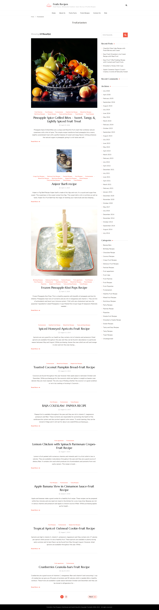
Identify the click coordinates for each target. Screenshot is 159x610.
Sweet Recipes (52, 114)
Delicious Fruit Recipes (53, 176)
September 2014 (109, 226)
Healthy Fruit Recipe (72, 112)
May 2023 (106, 147)
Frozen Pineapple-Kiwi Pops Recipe (64, 287)
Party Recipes (88, 282)
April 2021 (107, 181)
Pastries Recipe (108, 309)
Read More (34, 141)
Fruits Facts (73, 13)
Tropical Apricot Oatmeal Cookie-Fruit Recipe (64, 528)
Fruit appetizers (77, 280)
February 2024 (108, 125)
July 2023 (106, 140)
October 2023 (108, 128)
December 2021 (108, 170)
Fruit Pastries (38, 112)
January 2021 (107, 192)
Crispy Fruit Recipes (38, 176)
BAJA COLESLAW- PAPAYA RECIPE (64, 405)
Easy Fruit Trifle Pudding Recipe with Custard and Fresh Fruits (114, 61)
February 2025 (108, 98)
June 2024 (106, 113)
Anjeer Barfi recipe (64, 184)
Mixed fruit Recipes (85, 112)
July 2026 (106, 91)
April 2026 (107, 95)
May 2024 (106, 117)
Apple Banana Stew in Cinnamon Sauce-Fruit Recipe (64, 488)
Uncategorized (108, 339)
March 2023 (107, 155)
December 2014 (108, 214)
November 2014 (108, 218)
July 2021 (106, 173)
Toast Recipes (90, 114)
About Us (62, 13)
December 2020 (108, 196)
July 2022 (106, 162)
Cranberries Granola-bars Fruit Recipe (64, 567)
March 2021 (107, 184)
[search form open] (126, 5)
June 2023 (106, 143)
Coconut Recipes (108, 256)
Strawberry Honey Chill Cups (113, 66)
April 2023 (107, 151)
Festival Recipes (67, 176)
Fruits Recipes (60, 4)
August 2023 (107, 136)
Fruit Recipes (49, 112)
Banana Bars (107, 245)
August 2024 (107, 106)
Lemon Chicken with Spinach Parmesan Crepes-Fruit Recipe (64, 446)
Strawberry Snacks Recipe (112, 320)
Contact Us (97, 13)
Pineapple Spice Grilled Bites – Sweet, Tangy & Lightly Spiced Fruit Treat (64, 119)
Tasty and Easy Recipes (65, 114)
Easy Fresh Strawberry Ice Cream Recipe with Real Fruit (114, 55)
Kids (105, 13)
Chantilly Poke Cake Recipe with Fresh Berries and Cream (114, 49)
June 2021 (106, 177)
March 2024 (107, 121)
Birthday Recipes (38, 280)
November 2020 (108, 199)
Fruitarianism (59, 112)
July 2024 (106, 110)
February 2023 (108, 158)
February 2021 (108, 188)
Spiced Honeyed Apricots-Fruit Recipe (64, 328)
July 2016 (106, 211)
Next (91, 597)
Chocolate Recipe (109, 253)
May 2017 (106, 207)
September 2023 (109, 132)
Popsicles (43, 284)
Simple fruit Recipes (71, 178)
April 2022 (107, 166)
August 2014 (107, 229)
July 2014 (106, 233)
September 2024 (109, 102)
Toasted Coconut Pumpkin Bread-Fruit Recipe (64, 367)
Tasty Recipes (79, 114)
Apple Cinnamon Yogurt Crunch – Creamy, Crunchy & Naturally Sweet (115, 71)
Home (54, 13)
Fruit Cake (106, 275)
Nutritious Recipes (39, 114)
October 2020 (108, 203)
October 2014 (108, 222)
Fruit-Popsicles (38, 282)
